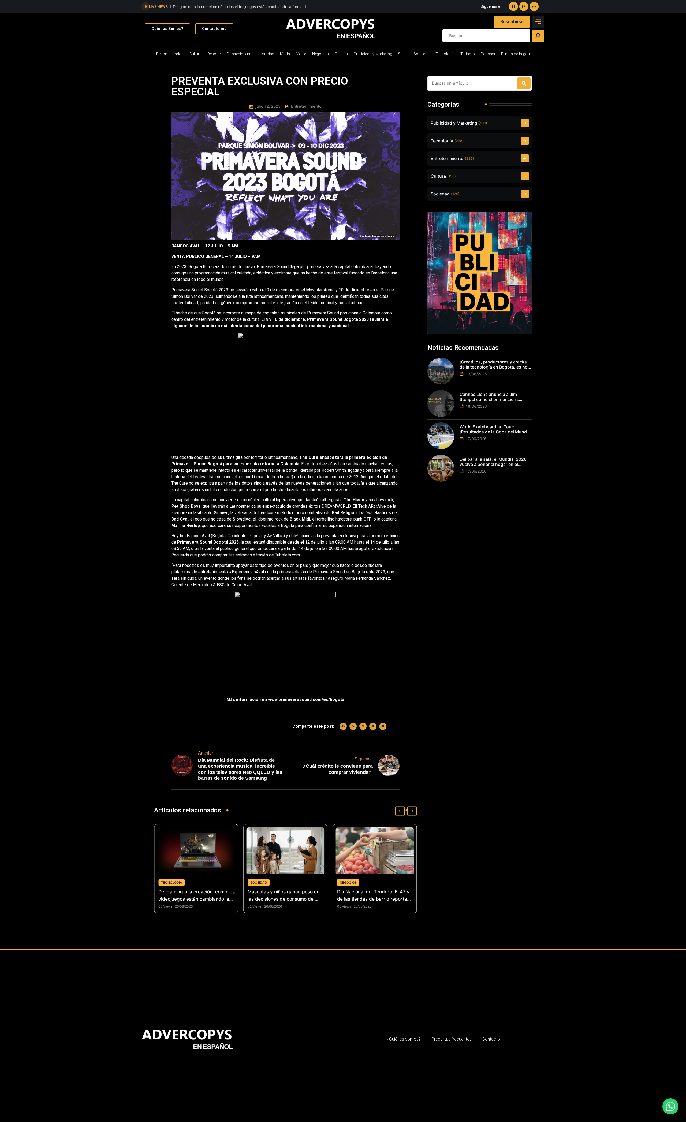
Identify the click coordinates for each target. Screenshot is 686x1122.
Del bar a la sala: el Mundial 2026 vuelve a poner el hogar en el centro (493, 462)
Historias (266, 54)
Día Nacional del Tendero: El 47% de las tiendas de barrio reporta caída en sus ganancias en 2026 (284, 896)
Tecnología (444, 54)
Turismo (467, 54)
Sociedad (421, 54)
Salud (403, 54)
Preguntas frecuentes (451, 1039)
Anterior (205, 753)
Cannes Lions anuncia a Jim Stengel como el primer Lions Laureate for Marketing (489, 397)
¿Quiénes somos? (404, 1039)
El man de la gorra (516, 54)
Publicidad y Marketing (373, 54)
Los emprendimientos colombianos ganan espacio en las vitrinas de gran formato (375, 896)
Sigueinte (364, 759)
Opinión (341, 54)
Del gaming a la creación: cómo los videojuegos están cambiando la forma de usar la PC (240, 6)
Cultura (195, 54)
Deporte (214, 54)
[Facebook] (513, 6)
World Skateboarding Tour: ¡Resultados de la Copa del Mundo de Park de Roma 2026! (495, 429)
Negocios (320, 54)
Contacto (491, 1039)
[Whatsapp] (534, 6)
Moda (285, 54)
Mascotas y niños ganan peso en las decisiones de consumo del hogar (194, 896)
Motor (301, 54)
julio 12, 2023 (268, 106)
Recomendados (170, 54)
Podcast (488, 54)
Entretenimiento (239, 54)
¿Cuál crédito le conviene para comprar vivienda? (338, 769)
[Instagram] (523, 6)
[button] (343, 726)
